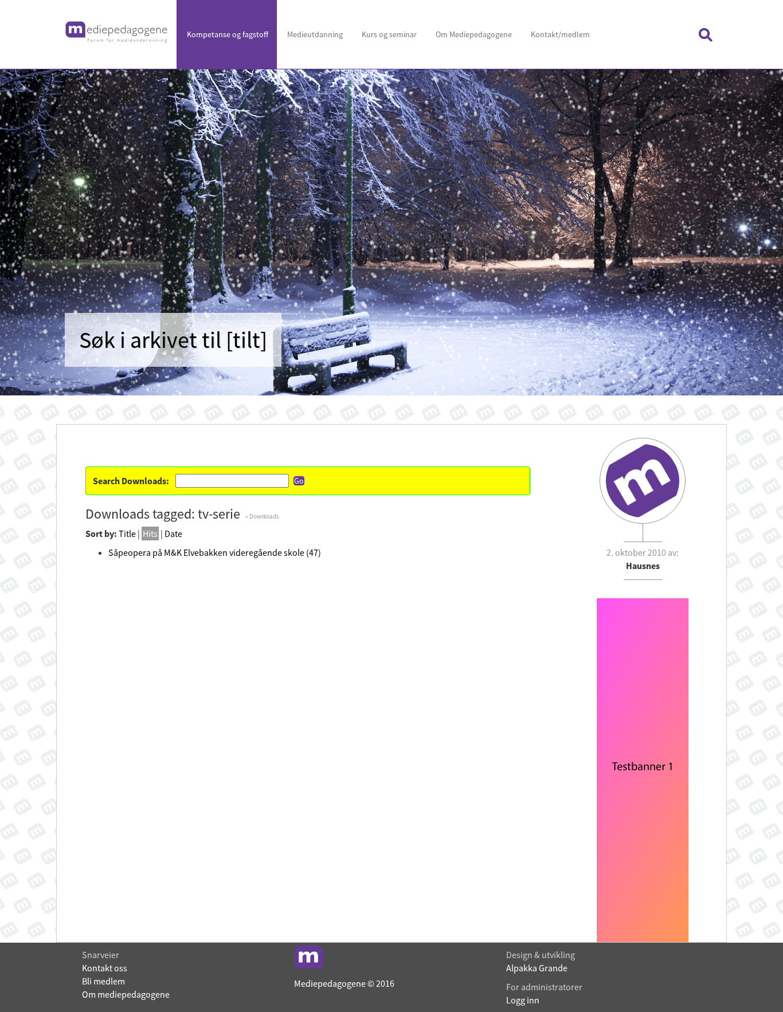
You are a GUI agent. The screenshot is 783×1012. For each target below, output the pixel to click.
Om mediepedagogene (126, 994)
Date (173, 533)
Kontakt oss (104, 968)
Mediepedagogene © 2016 (344, 983)
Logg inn (522, 1000)
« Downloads (262, 516)
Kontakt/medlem (559, 34)
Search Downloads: (131, 480)
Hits (150, 533)
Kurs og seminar (388, 34)
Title (127, 533)
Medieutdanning (314, 34)
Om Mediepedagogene (473, 34)
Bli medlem (103, 981)
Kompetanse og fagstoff (226, 34)
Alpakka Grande (536, 968)
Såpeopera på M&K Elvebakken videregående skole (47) (214, 552)
